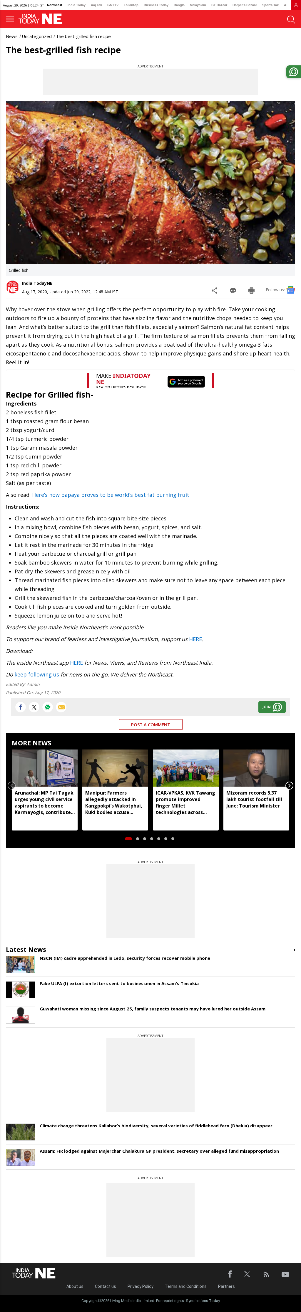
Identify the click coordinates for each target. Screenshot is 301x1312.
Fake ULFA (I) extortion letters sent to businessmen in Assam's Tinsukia (119, 983)
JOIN (266, 706)
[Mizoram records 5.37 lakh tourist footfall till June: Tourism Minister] (256, 768)
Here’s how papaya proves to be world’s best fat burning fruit (110, 494)
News (12, 36)
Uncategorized (37, 36)
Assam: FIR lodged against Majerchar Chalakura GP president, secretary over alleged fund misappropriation (159, 1151)
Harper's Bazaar (245, 5)
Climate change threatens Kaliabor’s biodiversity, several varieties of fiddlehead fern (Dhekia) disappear (156, 1126)
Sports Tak (270, 5)
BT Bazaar (219, 5)
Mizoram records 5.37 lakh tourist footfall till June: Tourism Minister (254, 799)
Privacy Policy (140, 1286)
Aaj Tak (96, 5)
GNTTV (112, 5)
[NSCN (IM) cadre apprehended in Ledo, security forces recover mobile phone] (20, 964)
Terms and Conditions (186, 1286)
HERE (195, 639)
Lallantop (131, 5)
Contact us (105, 1286)
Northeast (54, 5)
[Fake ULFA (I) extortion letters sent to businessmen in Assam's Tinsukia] (20, 990)
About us (74, 1286)
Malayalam (198, 5)
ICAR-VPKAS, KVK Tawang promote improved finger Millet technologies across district (185, 802)
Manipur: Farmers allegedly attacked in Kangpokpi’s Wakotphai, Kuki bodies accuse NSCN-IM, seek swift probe (113, 802)
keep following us (36, 674)
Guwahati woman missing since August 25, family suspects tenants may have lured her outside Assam (152, 1009)
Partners (226, 1286)
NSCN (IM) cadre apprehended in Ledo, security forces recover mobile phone (125, 958)
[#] (47, 707)
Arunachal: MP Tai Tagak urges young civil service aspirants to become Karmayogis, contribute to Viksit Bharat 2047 (44, 802)
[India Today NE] (42, 19)
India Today (77, 5)
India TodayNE (37, 283)
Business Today (156, 5)
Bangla (179, 5)
